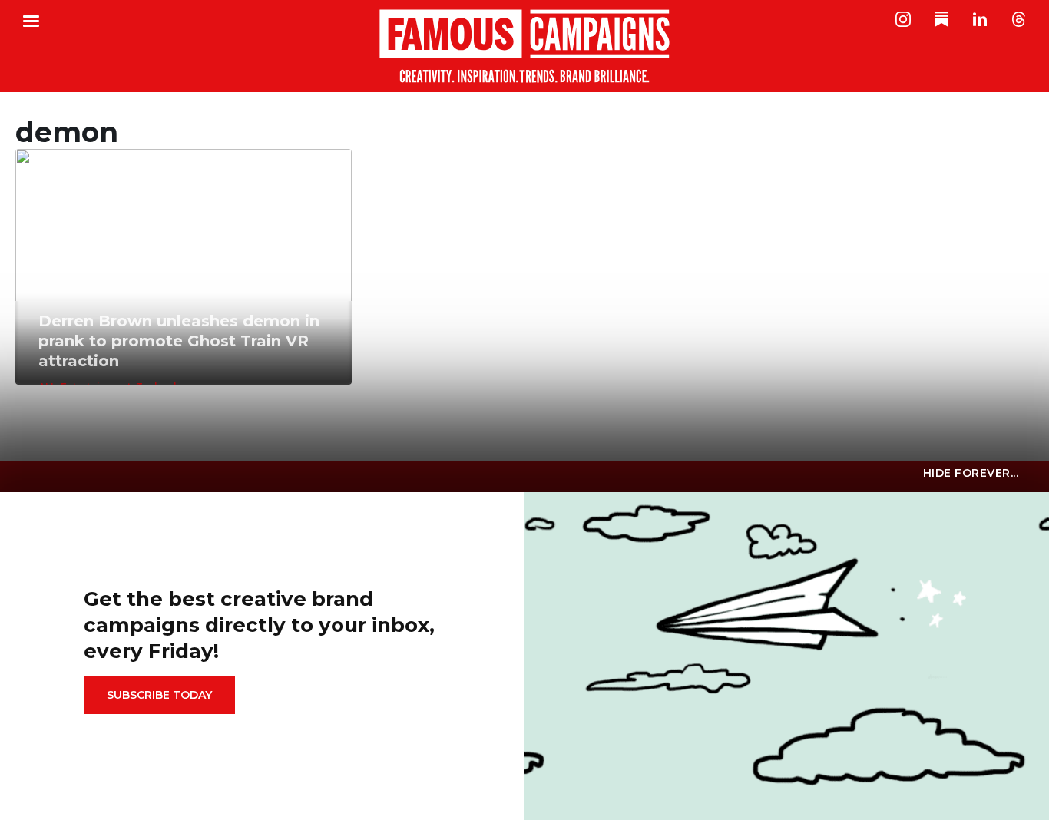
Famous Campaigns (524, 46)
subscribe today (159, 695)
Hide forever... (971, 473)
